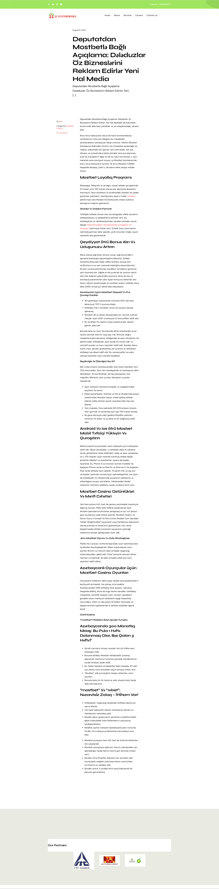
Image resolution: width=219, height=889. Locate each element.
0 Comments (62, 133)
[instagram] (57, 4)
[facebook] (49, 4)
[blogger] (61, 4)
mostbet (131, 196)
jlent (61, 121)
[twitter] (53, 4)
